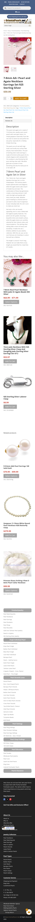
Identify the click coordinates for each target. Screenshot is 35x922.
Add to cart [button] (10, 361)
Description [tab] (8, 117)
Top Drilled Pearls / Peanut (12, 706)
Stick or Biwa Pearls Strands (12, 701)
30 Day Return (25, 2)
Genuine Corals (8, 712)
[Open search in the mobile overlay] (17, 8)
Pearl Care (7, 759)
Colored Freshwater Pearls (11, 767)
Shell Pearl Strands (9, 709)
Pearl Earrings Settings (10, 733)
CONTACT (22, 4)
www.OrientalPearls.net (12, 917)
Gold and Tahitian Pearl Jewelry (13, 630)
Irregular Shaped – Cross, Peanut (13, 671)
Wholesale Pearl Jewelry (11, 756)
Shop (9, 30)
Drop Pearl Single (9, 646)
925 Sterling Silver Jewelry (11, 636)
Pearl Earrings (8, 619)
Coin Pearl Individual (10, 654)
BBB (5, 2)
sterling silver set (9, 112)
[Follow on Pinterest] (10, 799)
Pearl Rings (7, 625)
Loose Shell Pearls (9, 666)
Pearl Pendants (8, 622)
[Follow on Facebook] (4, 799)
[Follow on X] (7, 799)
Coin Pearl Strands (9, 695)
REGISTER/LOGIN (13, 4)
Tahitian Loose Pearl (10, 668)
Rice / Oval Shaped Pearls (11, 684)
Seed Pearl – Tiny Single (11, 674)
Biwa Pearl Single (9, 652)
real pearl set (10, 110)
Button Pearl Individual (10, 649)
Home (5, 30)
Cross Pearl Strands (9, 703)
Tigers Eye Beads (9, 714)
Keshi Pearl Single (9, 663)
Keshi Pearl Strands (9, 698)
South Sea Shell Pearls (10, 761)
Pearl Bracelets (8, 628)
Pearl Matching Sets (9, 108)
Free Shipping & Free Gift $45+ (17, 17)
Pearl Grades (7, 753)
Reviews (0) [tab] (8, 121)
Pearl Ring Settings (9, 727)
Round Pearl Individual (10, 643)
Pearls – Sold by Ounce (10, 660)
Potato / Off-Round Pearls (11, 689)
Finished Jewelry (16, 30)
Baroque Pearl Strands (10, 687)
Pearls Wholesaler (13, 2)
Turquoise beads (9, 717)
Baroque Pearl (8, 657)
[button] (28, 40)
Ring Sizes (7, 764)
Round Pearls (7, 681)
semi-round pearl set (21, 110)
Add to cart (21, 98)
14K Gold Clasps (8, 746)
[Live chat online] (8, 828)
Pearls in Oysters (9, 633)
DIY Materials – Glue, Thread (12, 736)
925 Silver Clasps (9, 743)
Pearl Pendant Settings (10, 730)
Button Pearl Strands (10, 692)
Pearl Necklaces (8, 617)
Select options (11, 302)
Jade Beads (7, 720)
